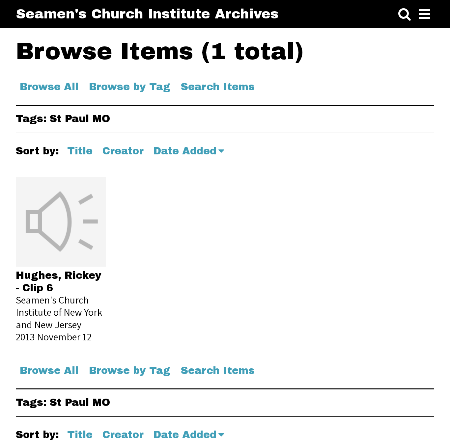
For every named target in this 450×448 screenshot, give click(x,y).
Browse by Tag (129, 86)
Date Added (185, 150)
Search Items (218, 86)
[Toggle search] (404, 14)
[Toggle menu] (424, 14)
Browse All (49, 86)
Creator (123, 150)
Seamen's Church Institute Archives (147, 14)
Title (80, 150)
